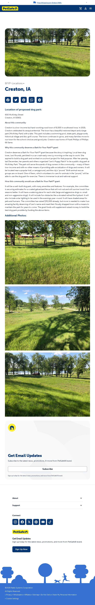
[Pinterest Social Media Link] (36, 522)
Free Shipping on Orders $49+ (49, 3)
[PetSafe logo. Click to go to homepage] (10, 8)
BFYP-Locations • (14, 83)
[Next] (86, 2)
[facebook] (8, 100)
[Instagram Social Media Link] (15, 522)
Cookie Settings (12, 599)
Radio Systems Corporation (22, 588)
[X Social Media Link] (29, 522)
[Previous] (8, 2)
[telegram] (40, 100)
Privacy (9, 595)
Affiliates (27, 595)
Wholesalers (18, 595)
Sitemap (36, 595)
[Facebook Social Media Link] (22, 522)
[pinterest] (24, 100)
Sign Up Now (21, 549)
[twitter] (16, 100)
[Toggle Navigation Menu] (90, 8)
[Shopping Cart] (80, 8)
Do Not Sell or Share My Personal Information (59, 595)
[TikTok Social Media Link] (50, 522)
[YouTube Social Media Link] (43, 522)
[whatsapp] (32, 100)
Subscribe (47, 469)
